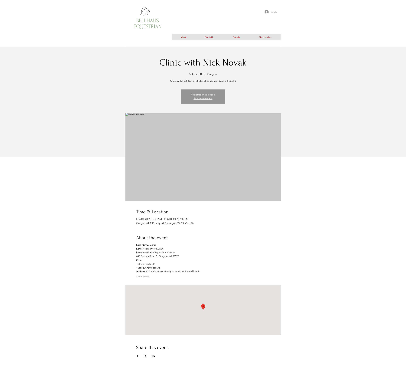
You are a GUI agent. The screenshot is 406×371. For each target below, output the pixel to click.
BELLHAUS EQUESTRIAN (148, 23)
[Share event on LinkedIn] (153, 356)
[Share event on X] (145, 356)
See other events (203, 98)
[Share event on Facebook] (137, 356)
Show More (142, 276)
